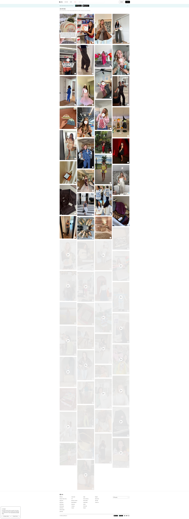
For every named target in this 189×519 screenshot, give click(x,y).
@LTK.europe (62, 506)
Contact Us (97, 502)
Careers (72, 507)
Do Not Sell (85, 506)
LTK (72, 498)
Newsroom (73, 504)
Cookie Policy (85, 502)
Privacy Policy (85, 500)
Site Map (96, 500)
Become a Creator (74, 500)
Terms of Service (85, 498)
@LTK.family (61, 504)
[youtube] (126, 515)
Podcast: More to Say (63, 498)
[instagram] (128, 515)
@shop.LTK (61, 500)
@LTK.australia (62, 509)
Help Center (97, 498)
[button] (121, 497)
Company (73, 506)
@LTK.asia (61, 511)
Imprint (84, 504)
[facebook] (124, 515)
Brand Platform (73, 502)
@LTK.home (61, 502)
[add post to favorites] (75, 42)
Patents (84, 507)
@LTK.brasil (61, 507)
